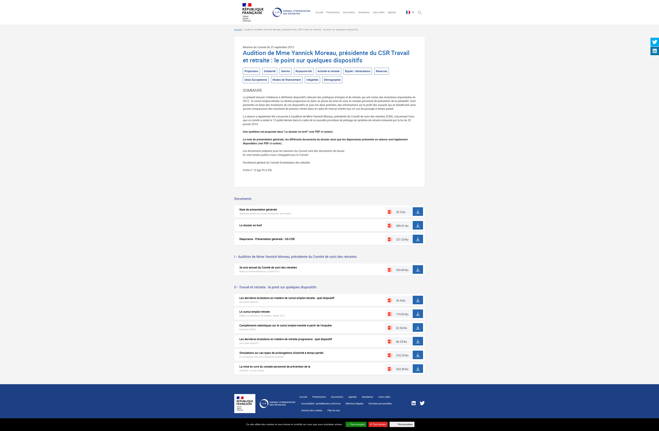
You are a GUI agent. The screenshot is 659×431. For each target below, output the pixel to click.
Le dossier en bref (250, 225)
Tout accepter (357, 424)
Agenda (392, 12)
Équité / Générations (357, 71)
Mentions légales (354, 403)
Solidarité (270, 71)
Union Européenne (255, 80)
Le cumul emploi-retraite (254, 312)
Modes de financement (287, 80)
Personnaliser (405, 424)
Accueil (319, 12)
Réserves (381, 71)
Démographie (332, 80)
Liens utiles (379, 12)
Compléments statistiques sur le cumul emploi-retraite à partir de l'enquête (285, 325)
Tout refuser (379, 424)
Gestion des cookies (311, 410)
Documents (349, 12)
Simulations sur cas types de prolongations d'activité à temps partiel (281, 353)
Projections (251, 71)
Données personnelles (380, 403)
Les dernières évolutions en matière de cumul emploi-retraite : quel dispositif (286, 298)
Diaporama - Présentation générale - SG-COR (267, 239)
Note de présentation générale (258, 209)
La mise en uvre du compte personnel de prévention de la (274, 366)
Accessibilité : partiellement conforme (320, 403)
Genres (285, 71)
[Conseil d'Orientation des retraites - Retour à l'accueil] (271, 12)
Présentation (333, 12)
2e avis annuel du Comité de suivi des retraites (268, 267)
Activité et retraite (328, 71)
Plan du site (333, 410)
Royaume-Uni (304, 71)
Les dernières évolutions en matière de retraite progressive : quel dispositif (285, 339)
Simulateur (364, 12)
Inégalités (312, 80)
